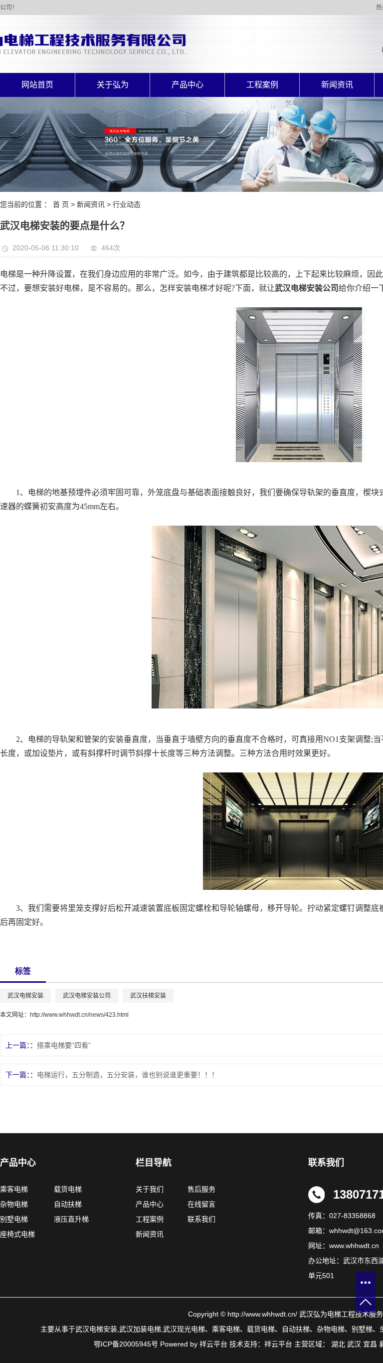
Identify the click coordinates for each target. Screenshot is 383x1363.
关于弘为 (113, 84)
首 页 (61, 204)
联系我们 (201, 1219)
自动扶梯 (68, 1204)
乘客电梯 (14, 1189)
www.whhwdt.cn (354, 1246)
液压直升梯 (71, 1219)
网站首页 (37, 84)
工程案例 (262, 84)
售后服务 (200, 1189)
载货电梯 (68, 1189)
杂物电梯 (14, 1204)
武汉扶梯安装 (148, 995)
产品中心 (187, 84)
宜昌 (370, 1344)
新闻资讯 (337, 84)
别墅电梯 (14, 1219)
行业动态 (127, 204)
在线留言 (201, 1204)
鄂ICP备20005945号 (126, 1344)
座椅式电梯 (17, 1234)
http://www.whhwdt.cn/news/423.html (79, 1014)
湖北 (338, 1344)
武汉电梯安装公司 (87, 995)
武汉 (354, 1344)
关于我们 (153, 1189)
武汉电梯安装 (25, 995)
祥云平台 (278, 1344)
